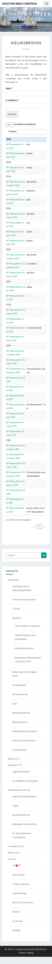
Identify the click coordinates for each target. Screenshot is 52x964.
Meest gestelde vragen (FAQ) (24, 674)
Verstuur (12, 114)
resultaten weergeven (25, 124)
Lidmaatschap (19, 893)
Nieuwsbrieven (20, 722)
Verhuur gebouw (21, 884)
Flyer (14, 704)
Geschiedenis (19, 750)
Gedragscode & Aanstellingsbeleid (21, 588)
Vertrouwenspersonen (24, 600)
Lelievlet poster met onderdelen (25, 637)
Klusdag (16, 930)
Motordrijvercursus (24, 648)
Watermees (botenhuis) (24, 731)
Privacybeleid (19, 685)
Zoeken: (13, 132)
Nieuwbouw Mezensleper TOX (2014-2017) (28, 660)
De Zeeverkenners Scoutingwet (21, 835)
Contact (12, 859)
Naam (9, 88)
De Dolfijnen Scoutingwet (25, 781)
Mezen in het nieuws (22, 903)
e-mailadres (12, 100)
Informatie (13, 580)
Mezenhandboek (21, 713)
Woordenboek (20, 694)
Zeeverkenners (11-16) (19, 790)
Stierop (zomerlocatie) (23, 741)
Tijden (15, 806)
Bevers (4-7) (14, 759)
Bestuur (16, 912)
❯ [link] (44, 526)
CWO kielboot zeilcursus (27, 626)
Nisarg (30, 953)
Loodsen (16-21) (16, 846)
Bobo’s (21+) (14, 853)
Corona (16, 609)
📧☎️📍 (16, 866)
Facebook (17, 921)
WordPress (40, 949)
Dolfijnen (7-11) (15, 765)
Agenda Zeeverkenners (24, 797)
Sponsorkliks (18, 875)
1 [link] (39, 526)
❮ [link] (34, 526)
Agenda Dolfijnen (21, 772)
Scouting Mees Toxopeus (19, 3)
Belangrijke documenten (24, 824)
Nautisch (16, 618)
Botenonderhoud (21, 815)
